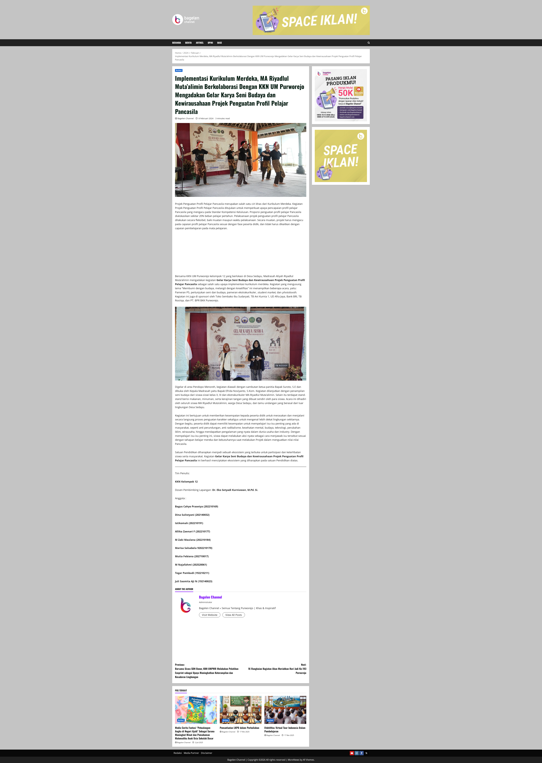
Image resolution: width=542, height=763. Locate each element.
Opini (210, 42)
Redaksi (178, 753)
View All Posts (233, 615)
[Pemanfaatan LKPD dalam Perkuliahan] (241, 710)
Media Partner (191, 753)
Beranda (176, 42)
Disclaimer (206, 753)
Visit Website (209, 615)
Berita (188, 42)
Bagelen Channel (186, 118)
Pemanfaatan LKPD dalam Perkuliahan (239, 728)
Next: (277, 669)
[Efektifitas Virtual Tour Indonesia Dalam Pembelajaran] (285, 710)
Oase (219, 42)
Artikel (200, 42)
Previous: (206, 671)
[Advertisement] (240, 254)
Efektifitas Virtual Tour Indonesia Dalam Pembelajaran (284, 729)
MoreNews (293, 759)
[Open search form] (369, 42)
